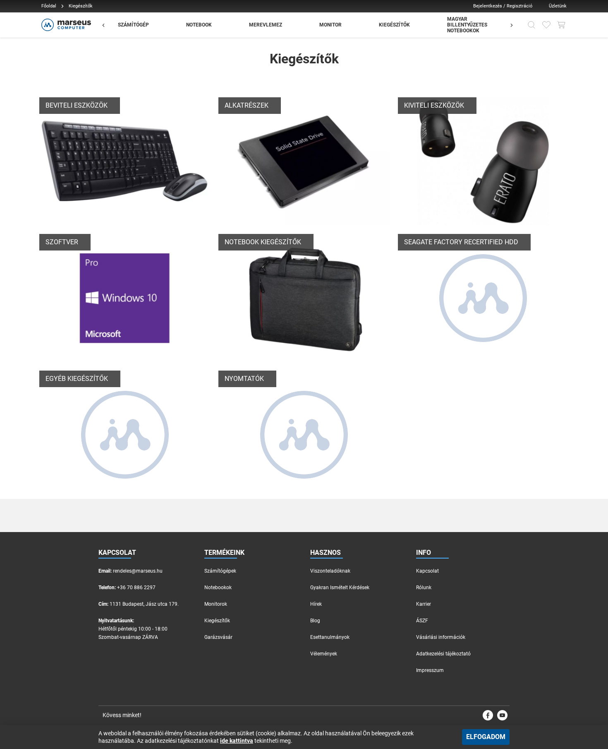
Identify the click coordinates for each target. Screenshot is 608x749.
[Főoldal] (65, 24)
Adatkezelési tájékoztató (443, 654)
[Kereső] (531, 24)
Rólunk (423, 587)
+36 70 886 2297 (136, 587)
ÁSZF (422, 621)
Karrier (423, 604)
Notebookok (218, 587)
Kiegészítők (217, 621)
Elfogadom (485, 737)
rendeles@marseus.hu (138, 571)
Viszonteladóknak (330, 571)
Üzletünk (558, 6)
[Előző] (107, 24)
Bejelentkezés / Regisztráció (502, 6)
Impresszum (430, 670)
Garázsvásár (218, 637)
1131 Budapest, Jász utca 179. (144, 604)
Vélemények (323, 654)
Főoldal (48, 6)
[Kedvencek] (546, 24)
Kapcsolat (427, 571)
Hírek (316, 604)
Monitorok (215, 604)
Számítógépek (220, 571)
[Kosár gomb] (561, 24)
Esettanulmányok (329, 637)
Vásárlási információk (440, 637)
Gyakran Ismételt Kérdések (339, 587)
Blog (315, 621)
